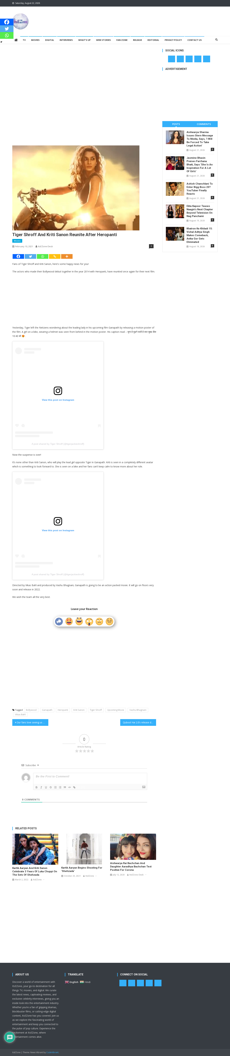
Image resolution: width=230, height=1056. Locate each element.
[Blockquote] (64, 787)
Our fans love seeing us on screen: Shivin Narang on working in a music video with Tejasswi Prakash (32, 722)
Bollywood (31, 709)
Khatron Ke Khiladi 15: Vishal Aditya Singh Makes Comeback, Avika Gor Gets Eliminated (199, 235)
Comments (204, 124)
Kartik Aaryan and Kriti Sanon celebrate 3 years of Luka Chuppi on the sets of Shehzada (34, 871)
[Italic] (41, 787)
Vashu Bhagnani (137, 709)
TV (24, 39)
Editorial (153, 39)
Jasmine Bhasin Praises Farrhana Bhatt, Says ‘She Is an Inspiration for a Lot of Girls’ (200, 164)
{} (78, 787)
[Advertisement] (156, 17)
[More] (67, 256)
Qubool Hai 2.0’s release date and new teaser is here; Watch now (139, 722)
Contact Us (194, 39)
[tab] (176, 124)
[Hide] (1, 42)
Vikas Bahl (20, 714)
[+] (83, 787)
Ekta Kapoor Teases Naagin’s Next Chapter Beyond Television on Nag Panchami (200, 211)
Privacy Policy (173, 39)
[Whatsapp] (42, 256)
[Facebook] (18, 256)
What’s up (84, 39)
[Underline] (46, 787)
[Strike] (50, 787)
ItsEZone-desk (45, 246)
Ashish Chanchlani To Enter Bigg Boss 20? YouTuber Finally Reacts (200, 188)
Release (137, 39)
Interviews (66, 39)
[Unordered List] (60, 787)
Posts (176, 124)
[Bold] (36, 787)
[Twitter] (30, 256)
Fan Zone (121, 39)
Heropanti (63, 709)
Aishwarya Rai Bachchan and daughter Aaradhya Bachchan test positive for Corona (131, 866)
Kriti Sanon (79, 709)
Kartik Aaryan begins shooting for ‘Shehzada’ (81, 869)
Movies (35, 39)
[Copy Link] (54, 256)
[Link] (74, 787)
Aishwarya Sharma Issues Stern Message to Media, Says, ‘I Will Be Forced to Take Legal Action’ (200, 139)
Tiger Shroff (96, 709)
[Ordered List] (55, 787)
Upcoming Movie (115, 709)
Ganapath (47, 709)
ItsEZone (37, 879)
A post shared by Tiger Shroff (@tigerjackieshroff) (58, 444)
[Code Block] (69, 787)
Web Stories (103, 39)
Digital (49, 39)
